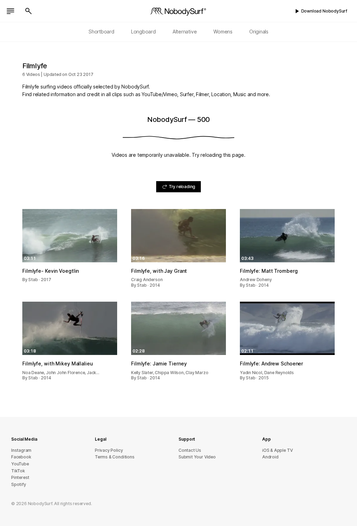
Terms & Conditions (115, 456)
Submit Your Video (197, 456)
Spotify (18, 484)
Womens (223, 31)
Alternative (185, 31)
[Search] (28, 11)
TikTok (18, 470)
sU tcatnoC (189, 450)
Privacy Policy (109, 450)
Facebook (21, 456)
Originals (258, 31)
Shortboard (101, 31)
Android (270, 456)
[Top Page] (178, 11)
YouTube (20, 463)
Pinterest (20, 477)
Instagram (21, 450)
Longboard (143, 31)
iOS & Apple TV (277, 450)
